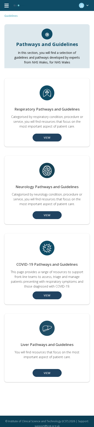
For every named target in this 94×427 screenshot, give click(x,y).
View (47, 137)
